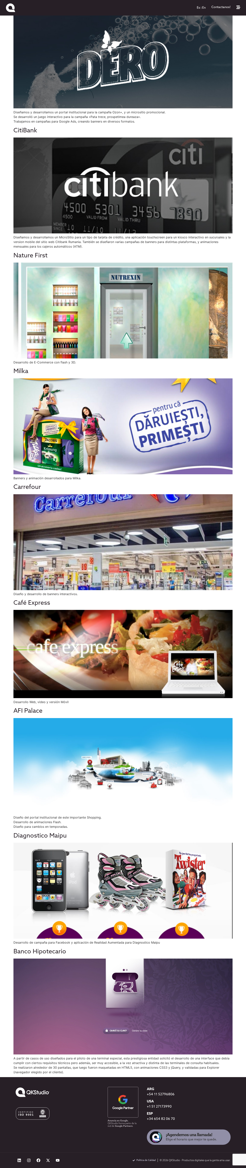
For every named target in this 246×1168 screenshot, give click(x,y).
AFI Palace (27, 711)
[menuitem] (198, 8)
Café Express (31, 603)
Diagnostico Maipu (40, 836)
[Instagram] (29, 1160)
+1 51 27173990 (159, 1107)
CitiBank (25, 131)
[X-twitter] (48, 1160)
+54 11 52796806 (161, 1094)
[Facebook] (38, 1160)
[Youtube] (58, 1160)
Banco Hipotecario (39, 952)
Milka (20, 371)
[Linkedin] (19, 1160)
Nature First (30, 256)
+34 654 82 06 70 (161, 1119)
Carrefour (27, 487)
